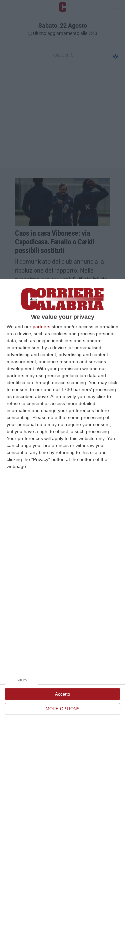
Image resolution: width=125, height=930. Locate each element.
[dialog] (62, 604)
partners (41, 326)
